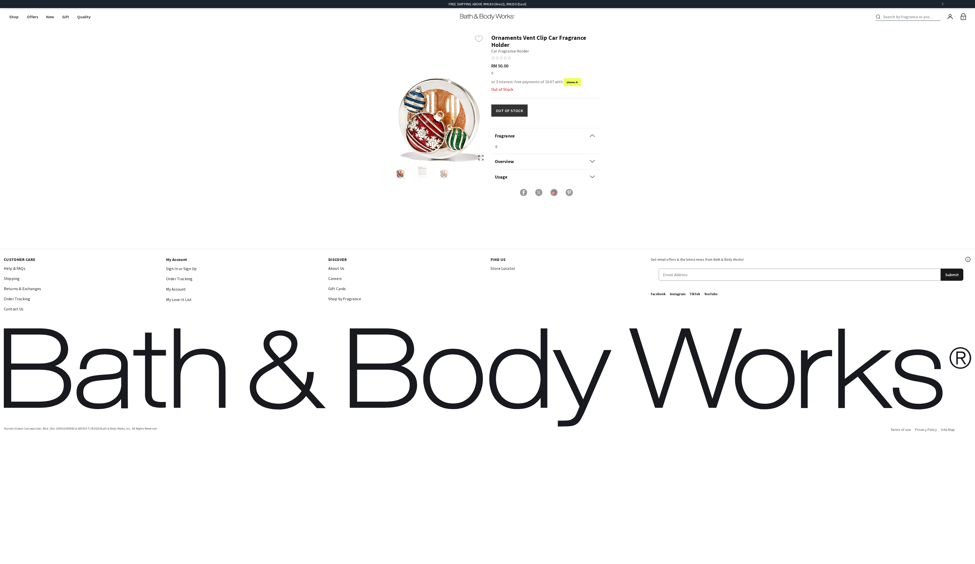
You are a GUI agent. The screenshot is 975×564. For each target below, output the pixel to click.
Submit (952, 274)
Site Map (948, 429)
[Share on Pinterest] (569, 192)
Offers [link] (32, 16)
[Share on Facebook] (523, 192)
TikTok (695, 294)
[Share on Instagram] (554, 192)
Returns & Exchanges (22, 288)
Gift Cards (337, 288)
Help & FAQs (14, 268)
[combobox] (909, 17)
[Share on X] (539, 192)
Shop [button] (14, 16)
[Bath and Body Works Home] (487, 16)
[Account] (950, 16)
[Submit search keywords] (878, 16)
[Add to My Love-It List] (479, 38)
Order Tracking (17, 298)
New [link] (50, 16)
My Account (176, 289)
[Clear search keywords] (938, 17)
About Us (336, 268)
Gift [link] (65, 16)
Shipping (12, 278)
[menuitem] (14, 17)
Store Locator (503, 268)
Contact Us (14, 308)
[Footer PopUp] (968, 259)
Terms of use (901, 429)
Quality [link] (84, 16)
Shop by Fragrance (344, 298)
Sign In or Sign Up (181, 268)
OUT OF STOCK (509, 110)
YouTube (711, 294)
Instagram (678, 294)
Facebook (658, 294)
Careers (335, 278)
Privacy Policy (926, 429)
